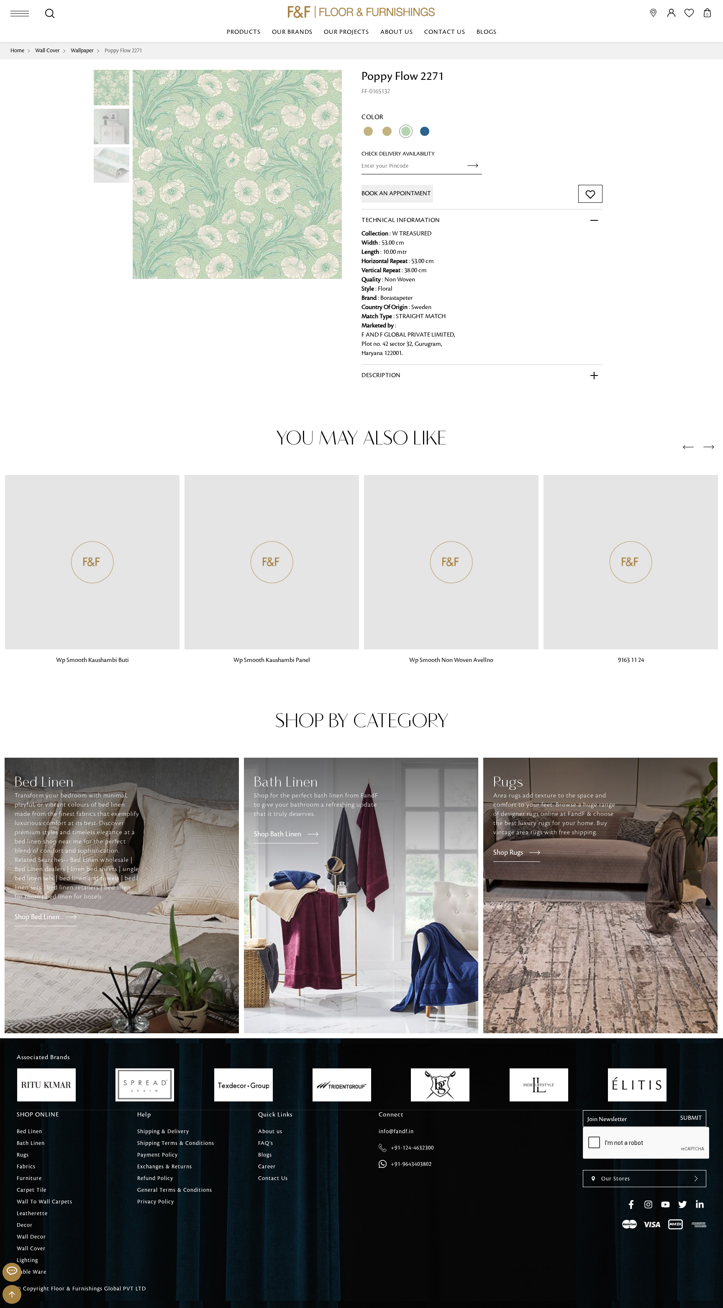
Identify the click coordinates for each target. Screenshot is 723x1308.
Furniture (29, 1178)
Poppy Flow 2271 (123, 51)
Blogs (487, 32)
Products (244, 32)
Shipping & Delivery (163, 1131)
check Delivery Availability (398, 154)
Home (17, 51)
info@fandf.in (396, 1131)
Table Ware (31, 1272)
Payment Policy (157, 1155)
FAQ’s (265, 1143)
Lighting (27, 1260)
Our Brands (292, 32)
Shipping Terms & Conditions (175, 1143)
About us (396, 32)
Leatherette (32, 1213)
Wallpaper (82, 51)
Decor (25, 1225)
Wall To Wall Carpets (44, 1202)
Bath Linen (31, 1143)
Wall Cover (47, 51)
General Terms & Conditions (174, 1190)
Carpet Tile (31, 1190)
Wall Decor (31, 1237)
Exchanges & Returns (164, 1167)
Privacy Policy (155, 1202)
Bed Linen (29, 1131)
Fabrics (26, 1167)
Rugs (23, 1155)
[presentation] (688, 447)
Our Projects (346, 32)
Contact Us (444, 32)
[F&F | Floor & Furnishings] (361, 12)
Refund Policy (155, 1178)
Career (267, 1167)
